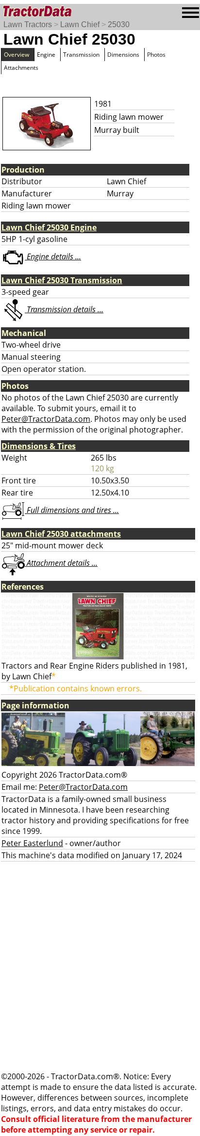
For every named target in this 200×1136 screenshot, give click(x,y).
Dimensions (123, 54)
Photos (156, 54)
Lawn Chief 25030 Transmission (61, 280)
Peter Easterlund (32, 843)
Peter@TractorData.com (45, 419)
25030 (119, 24)
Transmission (81, 54)
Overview (16, 54)
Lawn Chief (80, 24)
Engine (46, 54)
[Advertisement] (100, 966)
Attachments (21, 68)
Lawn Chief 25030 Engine (49, 227)
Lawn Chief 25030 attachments (61, 533)
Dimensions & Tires (38, 446)
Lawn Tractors (27, 24)
